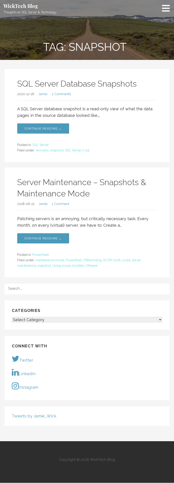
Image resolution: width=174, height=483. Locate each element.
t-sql (86, 150)
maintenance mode (50, 260)
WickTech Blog (20, 5)
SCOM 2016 (112, 260)
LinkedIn (27, 373)
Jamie (42, 94)
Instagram (28, 387)
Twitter (26, 360)
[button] (167, 8)
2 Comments (61, 94)
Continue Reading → (43, 128)
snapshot (56, 150)
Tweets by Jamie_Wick (34, 416)
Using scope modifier (68, 265)
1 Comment (60, 204)
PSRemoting (93, 260)
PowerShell (40, 255)
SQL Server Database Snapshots (77, 83)
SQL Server (40, 145)
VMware (91, 265)
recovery (42, 150)
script (126, 260)
